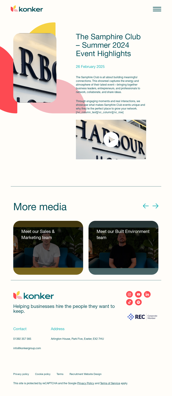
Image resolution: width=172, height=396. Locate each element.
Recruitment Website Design (85, 374)
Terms (60, 374)
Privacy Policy (85, 383)
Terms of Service (110, 383)
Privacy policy (21, 374)
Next (155, 206)
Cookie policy (43, 374)
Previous (146, 206)
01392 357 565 (22, 339)
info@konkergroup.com (27, 348)
